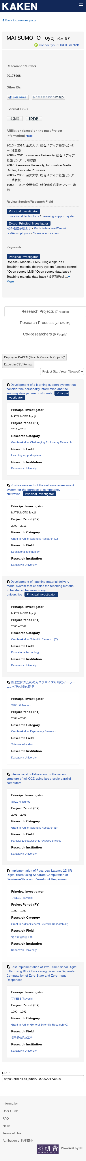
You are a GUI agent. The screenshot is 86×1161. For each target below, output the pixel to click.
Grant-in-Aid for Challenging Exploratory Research (41, 442)
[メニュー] (81, 5)
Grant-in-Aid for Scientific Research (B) (34, 827)
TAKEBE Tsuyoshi (22, 897)
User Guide (11, 1111)
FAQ (6, 1118)
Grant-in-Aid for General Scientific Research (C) (39, 924)
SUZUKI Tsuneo (20, 705)
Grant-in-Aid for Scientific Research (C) (34, 538)
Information (11, 1103)
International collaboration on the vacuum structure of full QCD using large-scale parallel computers (39, 778)
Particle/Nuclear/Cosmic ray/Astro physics (36, 840)
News (6, 1125)
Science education (46, 233)
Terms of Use (12, 1133)
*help (76, 44)
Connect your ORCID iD (55, 45)
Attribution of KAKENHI (18, 1140)
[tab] (45, 311)
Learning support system (59, 216)
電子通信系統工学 (19, 228)
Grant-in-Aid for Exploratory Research (33, 731)
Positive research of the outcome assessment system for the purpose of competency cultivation (40, 489)
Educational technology (23, 216)
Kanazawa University (24, 468)
